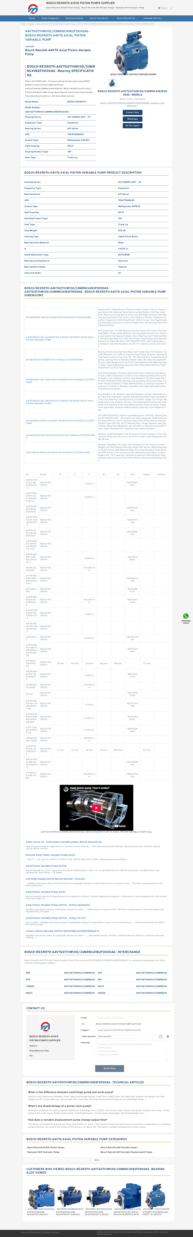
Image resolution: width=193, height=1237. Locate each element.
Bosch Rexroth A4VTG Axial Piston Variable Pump (56, 24)
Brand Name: (31, 102)
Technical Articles (74, 18)
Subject (84, 1030)
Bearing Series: (33, 128)
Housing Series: (33, 117)
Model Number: (33, 107)
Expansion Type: (33, 123)
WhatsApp (132, 119)
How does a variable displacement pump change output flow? (67, 1120)
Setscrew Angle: (32, 273)
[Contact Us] (186, 618)
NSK (28, 973)
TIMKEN (30, 986)
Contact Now (132, 112)
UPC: (27, 134)
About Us (25, 1232)
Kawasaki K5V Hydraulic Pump (155, 18)
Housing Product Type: (37, 152)
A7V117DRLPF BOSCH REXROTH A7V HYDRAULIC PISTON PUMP (58, 452)
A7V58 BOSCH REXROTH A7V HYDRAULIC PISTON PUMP (54, 360)
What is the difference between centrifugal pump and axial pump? (70, 1092)
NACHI (29, 993)
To (83, 1024)
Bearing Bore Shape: (35, 267)
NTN (28, 979)
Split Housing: (32, 146)
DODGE (102, 993)
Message (85, 1043)
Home (32, 18)
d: (25, 249)
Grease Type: (32, 140)
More (97, 1160)
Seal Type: (30, 157)
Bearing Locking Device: (37, 261)
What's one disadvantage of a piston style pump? (59, 1106)
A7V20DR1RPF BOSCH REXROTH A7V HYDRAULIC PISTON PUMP (58, 317)
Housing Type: (31, 236)
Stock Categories (50, 18)
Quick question (89, 1036)
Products (31, 24)
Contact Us (36, 1232)
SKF (100, 973)
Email (83, 1018)
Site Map (46, 1232)
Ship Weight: (30, 230)
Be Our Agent (132, 125)
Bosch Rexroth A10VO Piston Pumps (101, 18)
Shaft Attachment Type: (36, 255)
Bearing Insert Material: (36, 242)
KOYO (101, 986)
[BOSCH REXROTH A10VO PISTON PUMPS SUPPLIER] (33, 7)
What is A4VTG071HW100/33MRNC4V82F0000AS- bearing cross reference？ (132, 104)
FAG (100, 979)
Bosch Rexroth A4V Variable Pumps (128, 18)
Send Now (110, 1068)
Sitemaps (55, 1232)
